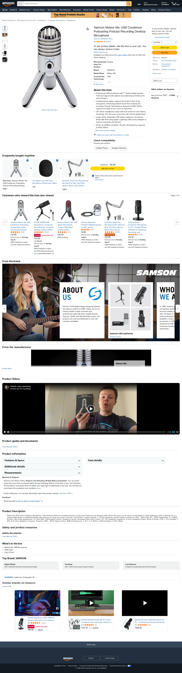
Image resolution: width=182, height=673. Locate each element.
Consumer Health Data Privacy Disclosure (93, 666)
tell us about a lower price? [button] (29, 501)
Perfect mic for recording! (21, 389)
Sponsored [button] (5, 586)
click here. (63, 493)
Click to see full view (49, 110)
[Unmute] (177, 432)
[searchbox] (75, 3)
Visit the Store (115, 337)
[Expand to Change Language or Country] (140, 4)
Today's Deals (101, 10)
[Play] (4, 432)
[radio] (4, 28)
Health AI (13, 10)
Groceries (77, 10)
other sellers (123, 55)
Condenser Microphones (56, 20)
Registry (145, 10)
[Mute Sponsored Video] (57, 613)
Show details (99, 180)
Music (153, 10)
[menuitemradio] (173, 432)
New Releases (65, 10)
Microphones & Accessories (26, 20)
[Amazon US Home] (68, 659)
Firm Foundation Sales (169, 60)
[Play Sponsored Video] (91, 603)
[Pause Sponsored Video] (57, 608)
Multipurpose (71, 20)
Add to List (157, 81)
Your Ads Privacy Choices (118, 666)
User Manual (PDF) (9, 447)
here (39, 488)
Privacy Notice (73, 666)
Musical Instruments (9, 20)
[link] (45, 168)
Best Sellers (52, 10)
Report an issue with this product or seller (113, 135)
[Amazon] (8, 4)
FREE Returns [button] (99, 52)
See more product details (105, 130)
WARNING (9, 577)
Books (112, 10)
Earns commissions (24, 386)
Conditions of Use (60, 666)
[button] (5, 9)
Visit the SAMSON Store (103, 39)
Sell (129, 10)
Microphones (42, 20)
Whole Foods (88, 10)
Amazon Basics (39, 10)
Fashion (137, 10)
